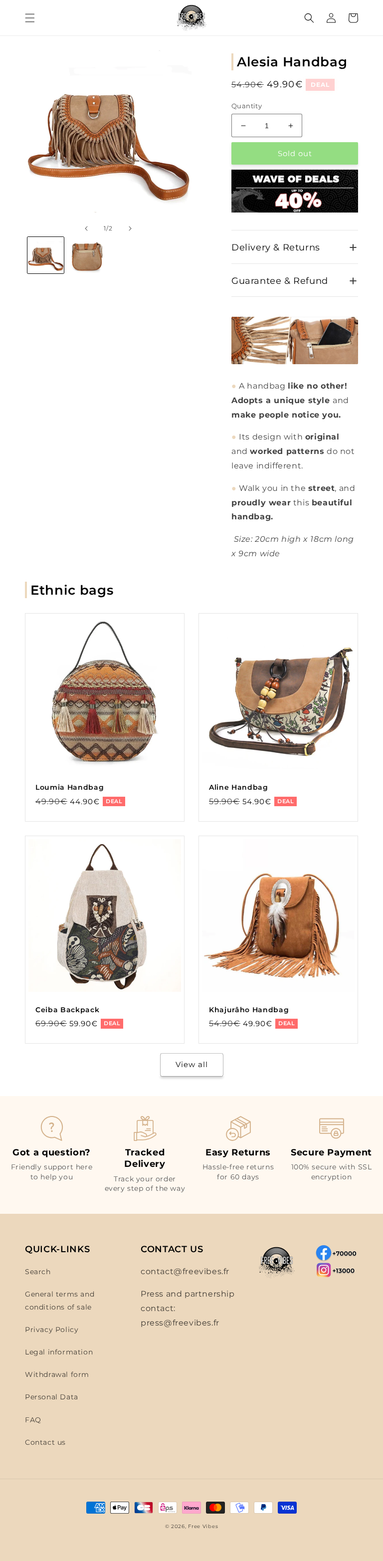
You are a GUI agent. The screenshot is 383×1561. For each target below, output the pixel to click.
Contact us (45, 1442)
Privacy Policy (51, 1329)
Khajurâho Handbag (249, 1009)
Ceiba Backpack (67, 1009)
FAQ (33, 1419)
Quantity (246, 106)
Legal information (59, 1351)
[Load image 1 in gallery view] (45, 255)
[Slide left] (86, 228)
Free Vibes (203, 1526)
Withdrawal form (57, 1374)
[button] (30, 18)
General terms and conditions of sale (59, 1300)
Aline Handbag (238, 787)
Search (38, 1271)
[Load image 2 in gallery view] (87, 255)
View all (192, 1064)
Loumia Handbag (69, 787)
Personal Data (51, 1396)
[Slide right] (130, 228)
